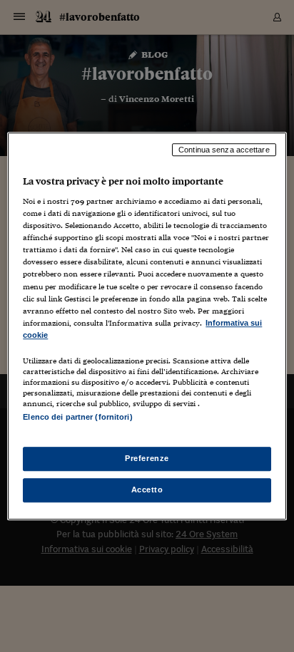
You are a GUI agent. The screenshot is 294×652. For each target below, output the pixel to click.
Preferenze (147, 458)
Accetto (147, 489)
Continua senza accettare (224, 149)
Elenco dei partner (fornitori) (77, 417)
